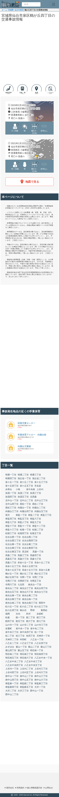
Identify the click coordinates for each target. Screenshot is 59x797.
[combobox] (31, 4)
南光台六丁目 (26, 592)
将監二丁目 (33, 515)
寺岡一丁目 (25, 577)
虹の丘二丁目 (26, 606)
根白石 (23, 610)
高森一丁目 (38, 551)
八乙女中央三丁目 (33, 661)
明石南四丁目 (41, 654)
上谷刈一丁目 (12, 669)
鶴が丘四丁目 (12, 577)
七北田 (21, 584)
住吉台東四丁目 (29, 548)
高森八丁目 (10, 562)
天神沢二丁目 (12, 639)
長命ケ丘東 (44, 570)
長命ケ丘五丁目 (13, 570)
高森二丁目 (10, 555)
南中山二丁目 (26, 676)
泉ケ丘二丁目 (26, 482)
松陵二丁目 (37, 529)
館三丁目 (41, 617)
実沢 (7, 515)
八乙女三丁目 (26, 643)
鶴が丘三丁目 (41, 573)
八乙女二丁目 (12, 643)
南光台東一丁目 (13, 595)
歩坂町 (40, 614)
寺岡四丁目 (23, 581)
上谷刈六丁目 (41, 672)
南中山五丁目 (26, 680)
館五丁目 (20, 621)
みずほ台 (9, 647)
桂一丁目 (38, 632)
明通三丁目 (35, 475)
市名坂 (37, 486)
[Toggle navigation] (53, 4)
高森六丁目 (23, 559)
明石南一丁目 (36, 650)
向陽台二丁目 (38, 507)
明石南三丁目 (26, 654)
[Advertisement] (29, 53)
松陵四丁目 (23, 533)
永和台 (8, 489)
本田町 (23, 639)
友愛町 (8, 628)
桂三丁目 (20, 636)
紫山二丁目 (33, 647)
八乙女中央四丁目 (14, 665)
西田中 (42, 603)
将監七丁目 (10, 522)
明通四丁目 (10, 478)
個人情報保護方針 (34, 788)
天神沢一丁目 (43, 636)
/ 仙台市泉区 (18, 10)
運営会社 (10, 788)
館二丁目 (30, 617)
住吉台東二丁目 (29, 544)
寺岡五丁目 (35, 581)
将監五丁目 (23, 519)
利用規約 (20, 788)
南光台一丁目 (34, 584)
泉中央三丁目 (12, 632)
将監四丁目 (10, 519)
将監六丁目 (35, 519)
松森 (7, 617)
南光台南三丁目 (29, 603)
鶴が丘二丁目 (26, 573)
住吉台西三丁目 (13, 540)
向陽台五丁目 (41, 511)
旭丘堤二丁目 (38, 478)
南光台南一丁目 (29, 599)
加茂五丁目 (23, 497)
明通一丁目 (10, 475)
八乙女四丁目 (41, 643)
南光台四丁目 (41, 588)
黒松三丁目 (10, 507)
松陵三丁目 (10, 533)
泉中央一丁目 (22, 628)
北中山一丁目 (12, 500)
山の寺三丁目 (41, 625)
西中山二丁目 (12, 694)
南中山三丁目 (41, 676)
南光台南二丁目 (13, 603)
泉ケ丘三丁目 (41, 482)
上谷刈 (40, 489)
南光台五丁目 (12, 592)
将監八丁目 (23, 522)
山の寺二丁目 (26, 625)
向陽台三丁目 (12, 511)
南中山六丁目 (41, 680)
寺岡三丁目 (10, 581)
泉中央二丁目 (36, 628)
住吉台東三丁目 (13, 548)
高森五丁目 (10, 559)
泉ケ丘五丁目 (26, 486)
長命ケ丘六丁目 (29, 570)
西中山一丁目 (36, 691)
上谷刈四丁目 (12, 672)
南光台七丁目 (41, 592)
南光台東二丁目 (29, 595)
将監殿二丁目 (26, 683)
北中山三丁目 (41, 500)
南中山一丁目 (12, 676)
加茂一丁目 (10, 493)
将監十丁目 (10, 526)
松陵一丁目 (25, 529)
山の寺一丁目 (12, 625)
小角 (18, 489)
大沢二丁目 (10, 691)
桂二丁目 (9, 636)
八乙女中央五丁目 (33, 665)
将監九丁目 (35, 522)
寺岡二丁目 (37, 577)
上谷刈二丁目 (26, 669)
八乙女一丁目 (36, 639)
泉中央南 (30, 489)
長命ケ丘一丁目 (25, 562)
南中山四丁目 (12, 680)
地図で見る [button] (32, 181)
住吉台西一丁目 (13, 537)
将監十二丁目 (38, 526)
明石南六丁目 (26, 658)
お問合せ (49, 788)
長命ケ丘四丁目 (29, 566)
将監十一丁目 (24, 526)
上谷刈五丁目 (26, 672)
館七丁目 (41, 621)
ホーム (4, 10)
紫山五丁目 (23, 650)
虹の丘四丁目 (12, 610)
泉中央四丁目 (26, 632)
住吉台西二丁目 (29, 537)
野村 (32, 610)
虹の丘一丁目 (12, 606)
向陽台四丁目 (26, 511)
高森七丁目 (35, 559)
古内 (18, 614)
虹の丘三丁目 (41, 606)
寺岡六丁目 (10, 584)
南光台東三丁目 (13, 599)
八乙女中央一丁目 (43, 658)
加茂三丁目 (35, 493)
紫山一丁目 (21, 647)
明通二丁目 (23, 475)
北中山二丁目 (26, 500)
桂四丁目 (30, 636)
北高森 (33, 497)
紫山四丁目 (10, 650)
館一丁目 (20, 617)
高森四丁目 (35, 555)
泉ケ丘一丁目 (12, 482)
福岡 (7, 614)
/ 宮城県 (10, 10)
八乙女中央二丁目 (14, 661)
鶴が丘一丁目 (12, 573)
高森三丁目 (23, 555)
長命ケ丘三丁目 (13, 566)
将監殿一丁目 (12, 683)
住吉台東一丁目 (13, 544)
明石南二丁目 (12, 654)
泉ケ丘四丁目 (12, 486)
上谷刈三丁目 (41, 669)
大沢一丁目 (39, 687)
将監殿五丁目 (26, 687)
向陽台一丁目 (24, 507)
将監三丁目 (45, 515)
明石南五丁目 (12, 658)
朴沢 (28, 614)
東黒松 (44, 610)
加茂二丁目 (23, 493)
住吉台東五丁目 (13, 551)
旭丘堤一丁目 (24, 478)
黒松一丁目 (25, 504)
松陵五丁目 (35, 533)
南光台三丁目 (26, 588)
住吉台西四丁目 (29, 540)
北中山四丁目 (12, 504)
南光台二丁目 (12, 588)
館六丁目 (30, 621)
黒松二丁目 (37, 504)
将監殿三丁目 (41, 683)
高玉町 (25, 551)
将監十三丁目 (12, 529)
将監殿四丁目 (12, 687)
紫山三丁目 (45, 647)
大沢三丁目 (23, 691)
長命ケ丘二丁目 (42, 562)
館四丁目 (9, 621)
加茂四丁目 (10, 497)
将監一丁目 (21, 515)
